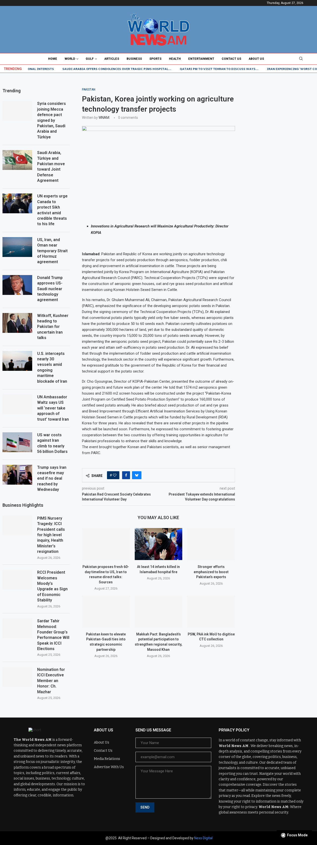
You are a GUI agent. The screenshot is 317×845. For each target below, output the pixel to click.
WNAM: (104, 118)
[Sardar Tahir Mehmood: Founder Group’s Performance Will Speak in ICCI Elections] (17, 628)
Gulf (90, 59)
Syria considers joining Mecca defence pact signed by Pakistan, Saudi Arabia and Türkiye (51, 120)
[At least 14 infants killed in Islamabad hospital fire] (159, 544)
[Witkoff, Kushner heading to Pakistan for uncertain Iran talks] (17, 323)
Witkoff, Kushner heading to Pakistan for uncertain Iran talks (52, 326)
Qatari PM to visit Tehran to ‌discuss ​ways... (205, 68)
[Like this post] (114, 475)
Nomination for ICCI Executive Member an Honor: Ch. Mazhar (51, 680)
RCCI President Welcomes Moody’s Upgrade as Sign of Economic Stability (52, 586)
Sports (155, 59)
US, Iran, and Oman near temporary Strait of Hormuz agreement (52, 250)
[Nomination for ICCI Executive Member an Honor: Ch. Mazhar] (17, 677)
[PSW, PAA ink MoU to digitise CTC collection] (211, 611)
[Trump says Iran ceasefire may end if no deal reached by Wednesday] (17, 475)
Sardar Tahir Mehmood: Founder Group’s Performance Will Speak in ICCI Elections (53, 635)
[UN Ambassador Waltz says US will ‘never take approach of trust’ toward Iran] (17, 404)
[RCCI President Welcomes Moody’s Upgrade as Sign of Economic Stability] (17, 580)
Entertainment (201, 59)
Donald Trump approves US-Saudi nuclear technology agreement (50, 288)
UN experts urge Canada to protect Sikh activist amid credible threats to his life (52, 210)
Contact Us (231, 59)
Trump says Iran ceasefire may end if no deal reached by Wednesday (51, 478)
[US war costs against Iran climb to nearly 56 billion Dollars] (17, 442)
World (70, 59)
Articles (111, 59)
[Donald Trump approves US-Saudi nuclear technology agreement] (17, 285)
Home (52, 59)
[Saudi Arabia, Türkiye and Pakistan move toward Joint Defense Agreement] (17, 160)
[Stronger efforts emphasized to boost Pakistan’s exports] (211, 544)
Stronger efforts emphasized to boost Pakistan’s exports (211, 572)
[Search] (300, 59)
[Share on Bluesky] (136, 475)
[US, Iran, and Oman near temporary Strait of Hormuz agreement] (17, 247)
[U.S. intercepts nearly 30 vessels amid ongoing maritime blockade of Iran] (17, 361)
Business (134, 59)
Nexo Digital (203, 838)
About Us (256, 59)
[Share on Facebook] (126, 475)
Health (175, 59)
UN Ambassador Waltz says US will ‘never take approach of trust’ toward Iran (53, 408)
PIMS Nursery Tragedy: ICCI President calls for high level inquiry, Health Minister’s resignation (51, 535)
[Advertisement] (281, 162)
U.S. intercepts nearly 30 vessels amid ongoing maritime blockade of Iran (52, 367)
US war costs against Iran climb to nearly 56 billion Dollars (52, 443)
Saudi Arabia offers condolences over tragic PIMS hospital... (103, 68)
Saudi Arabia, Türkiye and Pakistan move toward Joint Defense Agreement (51, 166)
